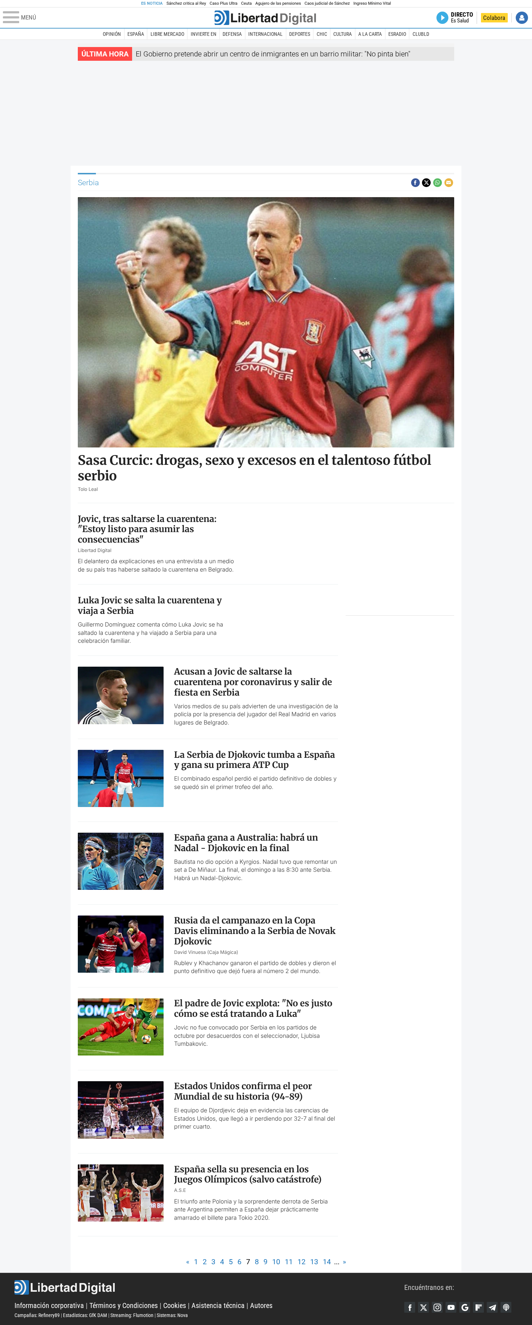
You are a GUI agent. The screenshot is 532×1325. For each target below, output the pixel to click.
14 (327, 1261)
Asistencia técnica (218, 1305)
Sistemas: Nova (172, 1315)
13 (314, 1261)
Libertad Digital (209, 1287)
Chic (322, 34)
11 (289, 1261)
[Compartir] (415, 182)
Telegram (492, 1307)
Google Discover (464, 1307)
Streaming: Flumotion (131, 1315)
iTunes (506, 1307)
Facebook (409, 1307)
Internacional (265, 34)
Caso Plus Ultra (223, 3)
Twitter (423, 1307)
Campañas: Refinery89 (37, 1315)
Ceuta (246, 3)
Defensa (232, 34)
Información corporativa (49, 1305)
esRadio (397, 34)
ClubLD (421, 34)
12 (301, 1261)
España (135, 34)
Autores (261, 1305)
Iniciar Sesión (522, 18)
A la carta (370, 34)
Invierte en (203, 34)
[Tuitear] (426, 182)
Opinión (112, 34)
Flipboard (478, 1307)
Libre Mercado (167, 34)
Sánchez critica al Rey (186, 3)
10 (276, 1261)
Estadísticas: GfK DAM (85, 1315)
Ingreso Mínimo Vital (372, 3)
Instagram (437, 1307)
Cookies (174, 1305)
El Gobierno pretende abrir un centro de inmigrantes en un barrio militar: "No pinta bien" (273, 54)
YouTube (451, 1307)
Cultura (342, 34)
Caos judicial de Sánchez (327, 3)
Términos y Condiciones (123, 1305)
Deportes (299, 34)
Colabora (494, 17)
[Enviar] (437, 182)
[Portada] (265, 17)
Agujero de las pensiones (278, 3)
